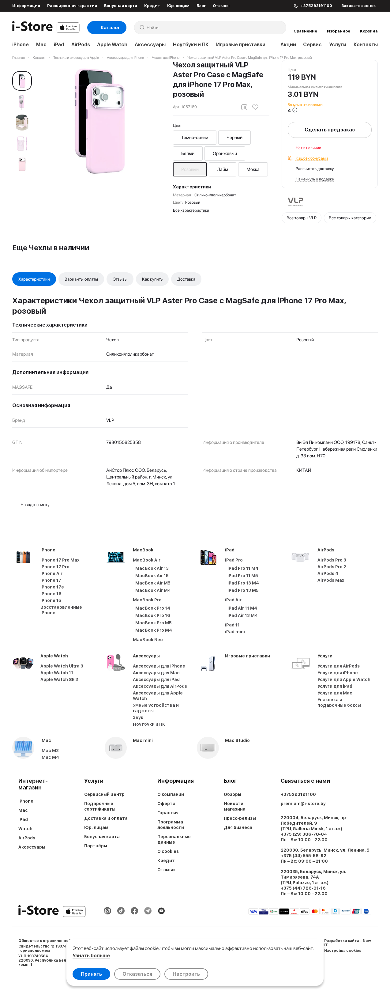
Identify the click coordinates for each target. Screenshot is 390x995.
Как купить (152, 279)
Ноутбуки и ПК (191, 44)
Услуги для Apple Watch (343, 679)
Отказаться (137, 974)
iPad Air (233, 599)
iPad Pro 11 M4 (242, 568)
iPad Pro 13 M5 (243, 590)
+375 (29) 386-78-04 (304, 834)
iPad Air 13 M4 (242, 615)
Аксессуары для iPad (156, 679)
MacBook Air (146, 560)
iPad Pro (234, 560)
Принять (91, 974)
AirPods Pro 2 (331, 566)
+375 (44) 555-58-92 (303, 855)
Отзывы (221, 5)
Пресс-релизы (240, 818)
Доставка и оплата (106, 818)
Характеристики (34, 279)
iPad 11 (232, 624)
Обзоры (232, 794)
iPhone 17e (52, 587)
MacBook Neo (148, 639)
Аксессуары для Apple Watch (158, 695)
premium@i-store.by (303, 803)
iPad (59, 44)
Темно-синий (194, 137)
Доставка (186, 279)
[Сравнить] (244, 107)
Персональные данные (174, 839)
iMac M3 (49, 750)
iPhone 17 (50, 580)
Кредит (152, 5)
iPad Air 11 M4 (242, 608)
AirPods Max (330, 580)
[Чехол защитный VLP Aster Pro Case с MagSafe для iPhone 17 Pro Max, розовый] (100, 121)
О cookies (168, 851)
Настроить (186, 974)
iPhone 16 (51, 593)
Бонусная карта (120, 5)
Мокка (253, 169)
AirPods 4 (327, 573)
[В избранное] (255, 107)
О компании (170, 794)
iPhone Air (51, 573)
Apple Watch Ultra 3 (61, 666)
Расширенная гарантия (72, 5)
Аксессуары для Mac (156, 672)
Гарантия (167, 812)
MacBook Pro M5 (153, 622)
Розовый (190, 169)
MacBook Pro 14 (152, 608)
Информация (26, 5)
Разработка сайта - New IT (347, 943)
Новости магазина (235, 806)
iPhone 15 (50, 600)
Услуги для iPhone (337, 672)
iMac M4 (49, 757)
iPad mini (235, 631)
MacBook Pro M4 (153, 630)
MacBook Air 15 (152, 575)
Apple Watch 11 (56, 672)
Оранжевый (225, 153)
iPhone (20, 44)
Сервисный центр (104, 794)
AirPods (80, 44)
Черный (234, 137)
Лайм (222, 169)
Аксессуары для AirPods (160, 686)
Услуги (337, 44)
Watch (25, 828)
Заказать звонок (358, 5)
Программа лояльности (170, 824)
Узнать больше (91, 956)
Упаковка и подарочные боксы (339, 702)
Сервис (312, 44)
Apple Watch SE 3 (59, 679)
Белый (187, 153)
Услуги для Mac (334, 692)
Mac (41, 44)
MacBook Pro (147, 599)
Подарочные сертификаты (99, 806)
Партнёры (95, 845)
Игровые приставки (240, 44)
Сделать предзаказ (330, 130)
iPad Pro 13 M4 (243, 583)
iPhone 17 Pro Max (60, 560)
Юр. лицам (178, 5)
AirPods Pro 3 (331, 560)
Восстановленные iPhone (61, 610)
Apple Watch (112, 44)
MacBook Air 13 (152, 568)
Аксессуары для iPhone (159, 666)
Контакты (366, 44)
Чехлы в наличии (59, 247)
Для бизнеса (238, 827)
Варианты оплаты (81, 279)
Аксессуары (150, 44)
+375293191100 (298, 794)
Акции (288, 44)
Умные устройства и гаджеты (156, 708)
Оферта (166, 803)
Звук (138, 717)
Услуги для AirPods (338, 666)
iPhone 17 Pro (54, 566)
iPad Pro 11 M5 (242, 575)
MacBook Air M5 (153, 583)
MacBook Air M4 (153, 590)
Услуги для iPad (334, 686)
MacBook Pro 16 (152, 615)
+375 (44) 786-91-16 (303, 888)
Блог (201, 5)
